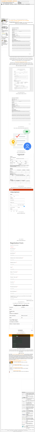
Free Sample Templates (20, 430)
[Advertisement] (17, 11)
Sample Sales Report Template (17, 370)
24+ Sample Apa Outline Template (17, 364)
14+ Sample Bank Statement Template (18, 367)
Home (9, 19)
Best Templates (29, 429)
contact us (17, 359)
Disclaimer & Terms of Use (11, 429)
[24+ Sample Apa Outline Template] (11, 366)
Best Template (15, 430)
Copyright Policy (6, 429)
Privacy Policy (16, 429)
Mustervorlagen (26, 430)
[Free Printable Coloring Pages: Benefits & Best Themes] (3, 28)
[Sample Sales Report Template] (11, 372)
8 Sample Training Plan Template (30, 393)
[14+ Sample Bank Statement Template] (11, 369)
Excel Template (11, 430)
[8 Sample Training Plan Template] (24, 395)
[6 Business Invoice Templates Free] (24, 423)
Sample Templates (13, 19)
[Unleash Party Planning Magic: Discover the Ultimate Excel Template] (24, 397)
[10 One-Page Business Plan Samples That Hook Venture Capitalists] (3, 21)
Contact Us (2, 429)
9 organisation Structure (29, 403)
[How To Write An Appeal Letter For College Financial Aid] (24, 402)
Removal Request (20, 429)
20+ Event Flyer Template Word (17, 361)
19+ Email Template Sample (29, 410)
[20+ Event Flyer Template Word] (11, 363)
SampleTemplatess (9, 1)
